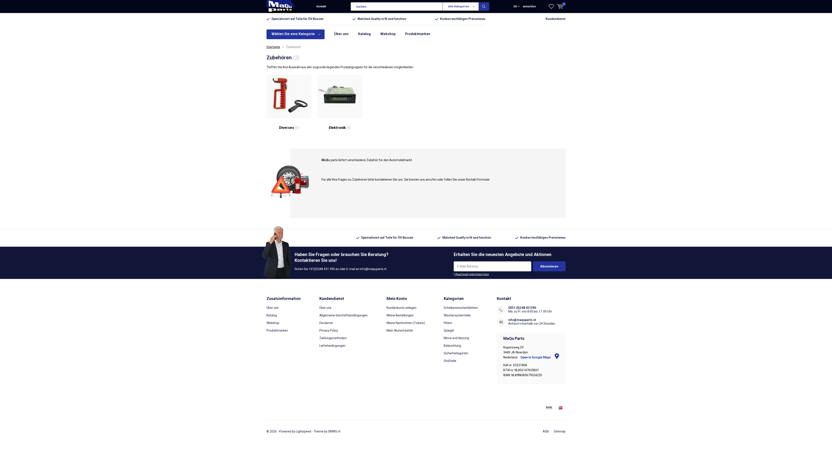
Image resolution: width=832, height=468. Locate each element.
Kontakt (321, 6)
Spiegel (449, 330)
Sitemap (560, 431)
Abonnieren (549, 266)
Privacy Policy (328, 330)
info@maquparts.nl (522, 320)
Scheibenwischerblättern (461, 307)
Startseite (273, 47)
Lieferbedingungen (332, 345)
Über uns (341, 34)
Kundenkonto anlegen (401, 307)
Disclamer (326, 323)
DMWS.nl (334, 431)
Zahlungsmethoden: (333, 338)
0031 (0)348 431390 (522, 307)
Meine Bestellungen (400, 315)
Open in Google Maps (536, 357)
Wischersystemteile (457, 315)
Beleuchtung (452, 345)
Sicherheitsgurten (456, 353)
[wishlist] (551, 6)
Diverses (289, 128)
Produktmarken (417, 34)
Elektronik (340, 128)
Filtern (448, 323)
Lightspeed (303, 431)
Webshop (388, 34)
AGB (546, 431)
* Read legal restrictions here (471, 274)
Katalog (364, 34)
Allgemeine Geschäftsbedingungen (343, 315)
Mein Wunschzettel (400, 330)
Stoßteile (450, 361)
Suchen (484, 6)
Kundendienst (556, 19)
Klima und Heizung (456, 338)
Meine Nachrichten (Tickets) (406, 323)
